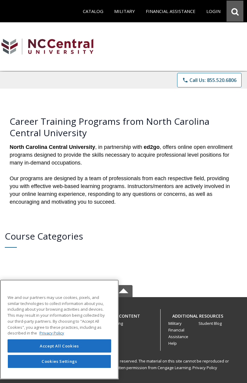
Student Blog (210, 323)
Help (172, 343)
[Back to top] (123, 319)
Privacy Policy (204, 367)
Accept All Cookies (59, 346)
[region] (59, 329)
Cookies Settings (59, 361)
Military (175, 323)
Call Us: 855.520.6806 (209, 80)
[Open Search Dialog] (235, 11)
